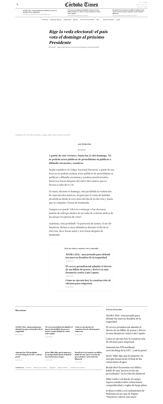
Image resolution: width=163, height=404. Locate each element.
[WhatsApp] (80, 52)
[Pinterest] (75, 52)
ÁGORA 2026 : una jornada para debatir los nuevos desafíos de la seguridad (40, 11)
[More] (90, 52)
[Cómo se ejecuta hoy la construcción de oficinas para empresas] (57, 283)
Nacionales (52, 47)
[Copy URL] (85, 52)
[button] (17, 4)
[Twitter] (70, 52)
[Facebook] (65, 52)
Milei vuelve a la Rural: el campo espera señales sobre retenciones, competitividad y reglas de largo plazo (126, 382)
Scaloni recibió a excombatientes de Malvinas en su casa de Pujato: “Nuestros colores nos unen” (125, 393)
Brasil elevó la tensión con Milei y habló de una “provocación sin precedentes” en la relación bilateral (128, 11)
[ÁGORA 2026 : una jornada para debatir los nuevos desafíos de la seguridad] (18, 12)
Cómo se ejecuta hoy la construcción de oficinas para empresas (88, 282)
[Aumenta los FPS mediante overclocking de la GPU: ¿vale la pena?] (29, 344)
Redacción (86, 144)
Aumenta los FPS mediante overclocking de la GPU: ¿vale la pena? (28, 354)
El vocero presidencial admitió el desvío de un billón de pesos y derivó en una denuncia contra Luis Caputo (84, 11)
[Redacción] (75, 144)
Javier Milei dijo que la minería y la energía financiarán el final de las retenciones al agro (58, 354)
